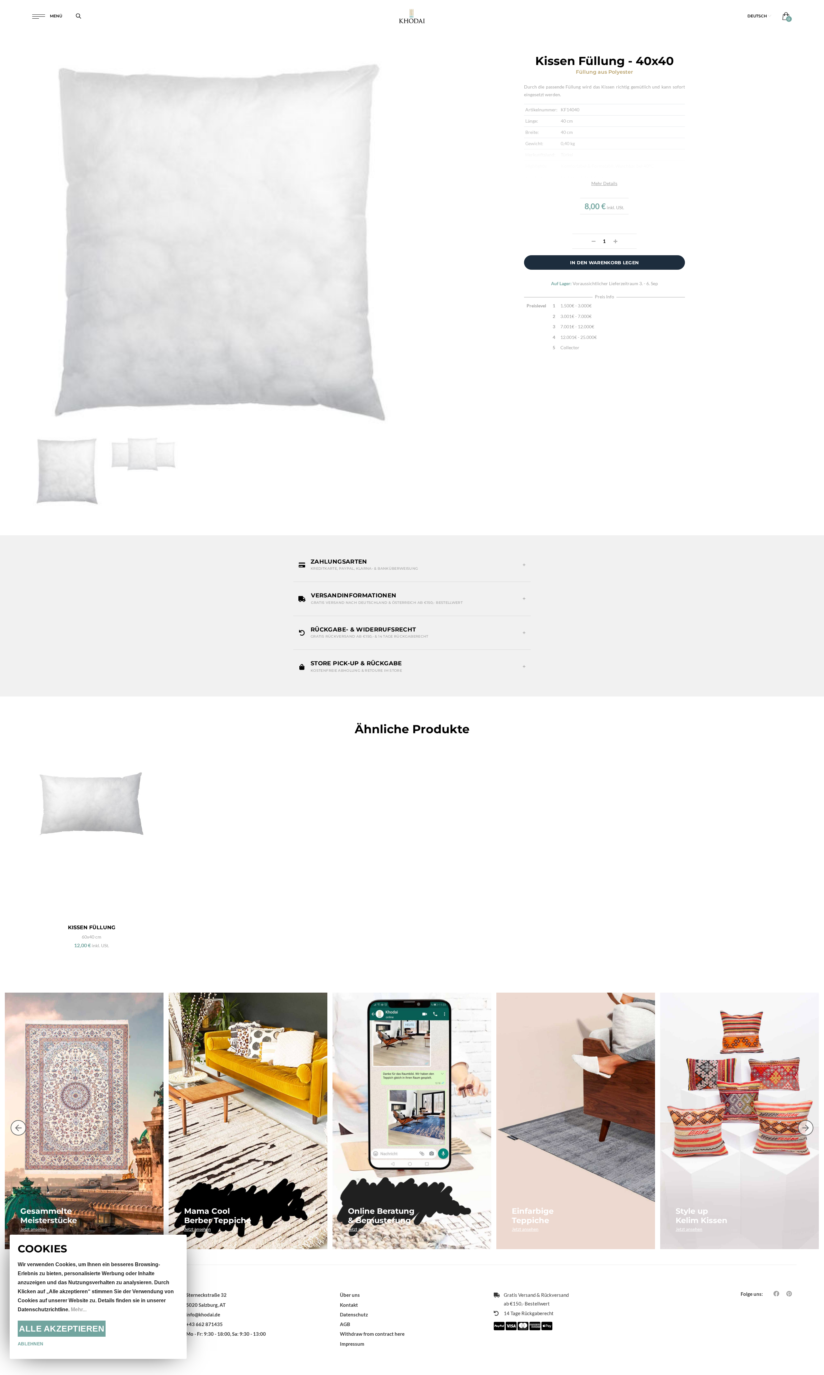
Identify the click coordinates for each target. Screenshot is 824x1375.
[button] (759, 16)
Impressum (352, 1344)
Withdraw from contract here (372, 1334)
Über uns (350, 1295)
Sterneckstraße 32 (206, 1295)
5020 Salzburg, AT (206, 1305)
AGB (345, 1324)
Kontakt (349, 1305)
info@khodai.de (203, 1314)
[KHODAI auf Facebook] (776, 1293)
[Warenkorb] (784, 16)
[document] (98, 1297)
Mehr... (79, 1309)
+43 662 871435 (204, 1324)
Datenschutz (354, 1314)
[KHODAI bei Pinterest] (789, 1293)
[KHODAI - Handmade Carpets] (412, 16)
